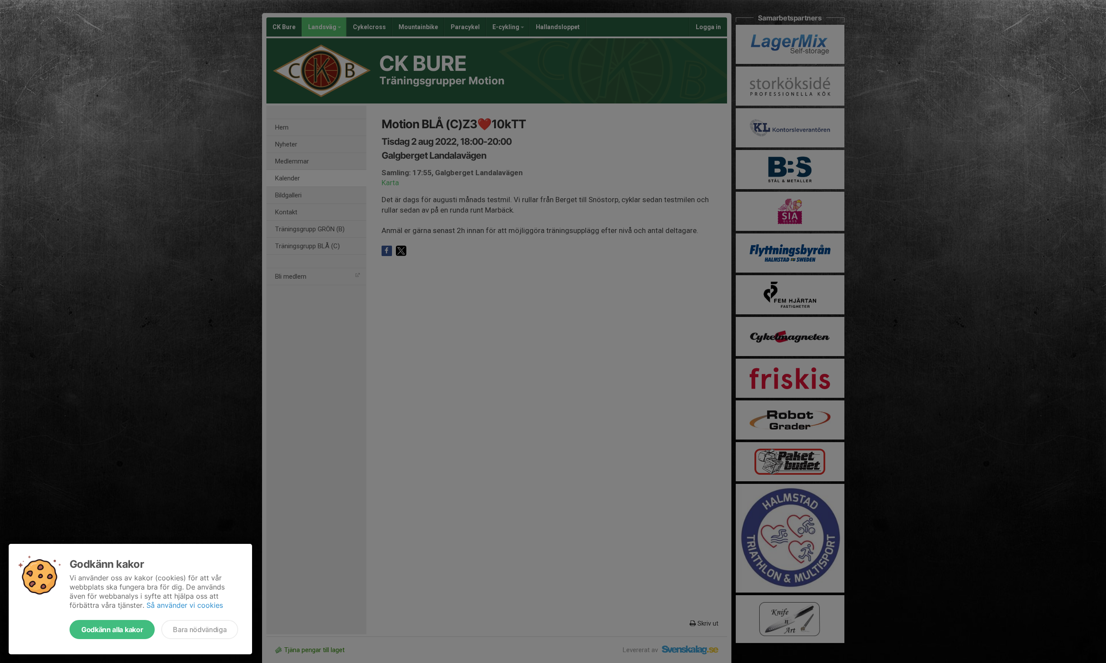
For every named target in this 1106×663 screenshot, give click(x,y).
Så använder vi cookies (184, 605)
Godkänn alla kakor (112, 629)
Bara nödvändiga (199, 629)
